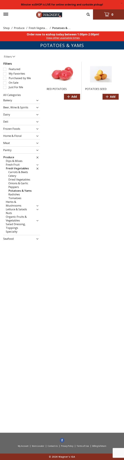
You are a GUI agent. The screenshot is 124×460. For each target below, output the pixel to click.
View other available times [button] (63, 38)
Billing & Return (99, 446)
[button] (36, 100)
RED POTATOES (57, 89)
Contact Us (53, 446)
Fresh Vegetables (39, 28)
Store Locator (38, 446)
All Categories (12, 95)
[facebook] (62, 440)
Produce (19, 28)
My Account (23, 446)
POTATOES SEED (96, 89)
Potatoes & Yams (63, 28)
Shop (6, 28)
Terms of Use (83, 446)
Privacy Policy (67, 446)
